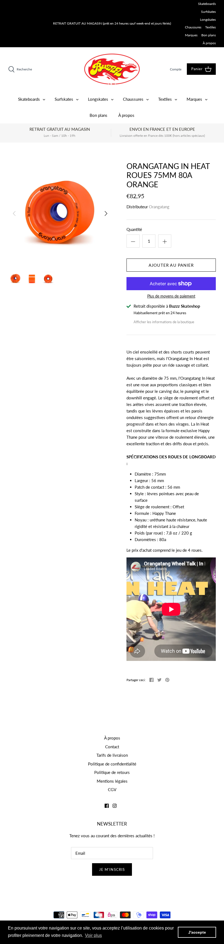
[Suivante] (106, 213)
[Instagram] (115, 806)
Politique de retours (112, 772)
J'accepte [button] (197, 932)
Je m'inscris (112, 869)
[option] (60, 213)
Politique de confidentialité (112, 763)
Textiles (210, 27)
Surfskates (208, 12)
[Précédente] (14, 213)
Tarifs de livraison (112, 755)
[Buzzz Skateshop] (112, 69)
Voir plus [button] (93, 935)
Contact (112, 746)
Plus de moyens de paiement (171, 296)
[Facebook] (107, 806)
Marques (191, 35)
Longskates (208, 19)
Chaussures (193, 27)
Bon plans (208, 35)
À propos (209, 43)
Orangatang (159, 206)
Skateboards (207, 4)
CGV (112, 789)
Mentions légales (112, 781)
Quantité (134, 229)
